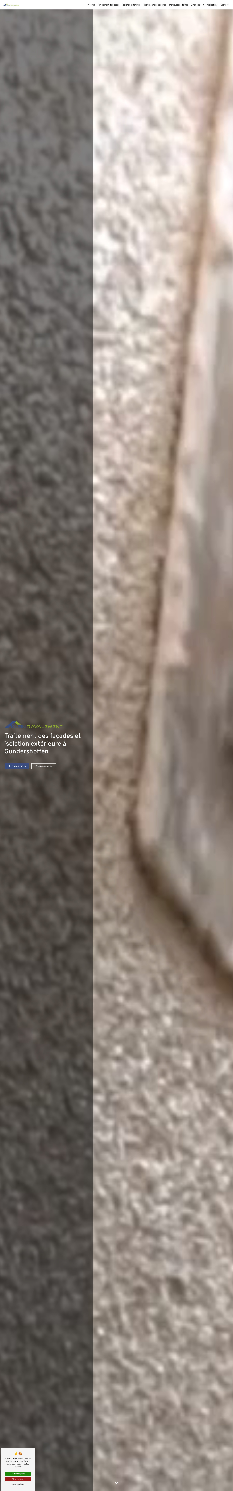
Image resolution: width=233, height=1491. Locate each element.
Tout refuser (18, 1479)
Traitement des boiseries (154, 4)
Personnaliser (18, 1484)
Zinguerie (195, 4)
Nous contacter (45, 766)
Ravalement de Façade (108, 4)
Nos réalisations (210, 4)
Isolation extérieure (131, 4)
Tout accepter (18, 1473)
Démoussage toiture (178, 4)
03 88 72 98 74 (19, 766)
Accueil (91, 4)
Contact (224, 4)
